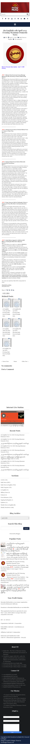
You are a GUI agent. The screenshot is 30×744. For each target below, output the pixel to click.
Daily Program (4, 487)
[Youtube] (12, 18)
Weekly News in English (7, 505)
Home (15, 361)
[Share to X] (6, 293)
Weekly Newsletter (6, 507)
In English (3, 490)
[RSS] (27, 18)
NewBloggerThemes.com (7, 742)
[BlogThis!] (4, 293)
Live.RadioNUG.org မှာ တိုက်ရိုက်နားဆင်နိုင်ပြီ (12, 425)
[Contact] (24, 18)
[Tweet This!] (8, 290)
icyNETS (8, 740)
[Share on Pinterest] (12, 290)
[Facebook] (2, 18)
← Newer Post (5, 361)
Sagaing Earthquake (6, 500)
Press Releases (4, 497)
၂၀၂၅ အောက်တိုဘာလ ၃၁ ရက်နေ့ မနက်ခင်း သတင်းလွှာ (15, 454)
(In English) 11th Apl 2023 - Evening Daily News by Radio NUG (7, 312)
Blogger (18, 533)
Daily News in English (6, 485)
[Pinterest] (18, 18)
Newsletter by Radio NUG (17, 737)
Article (2, 480)
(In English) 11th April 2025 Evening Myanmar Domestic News (15, 32)
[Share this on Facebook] (6, 290)
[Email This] (3, 293)
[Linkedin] (21, 18)
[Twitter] (5, 18)
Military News (4, 492)
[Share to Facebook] (7, 293)
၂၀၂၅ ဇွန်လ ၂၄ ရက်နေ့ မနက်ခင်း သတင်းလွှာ (17, 585)
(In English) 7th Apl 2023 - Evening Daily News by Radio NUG (7, 352)
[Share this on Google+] (10, 290)
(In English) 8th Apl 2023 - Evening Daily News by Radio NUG (17, 312)
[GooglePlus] (8, 18)
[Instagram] (15, 18)
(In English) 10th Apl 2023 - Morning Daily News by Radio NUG (7, 332)
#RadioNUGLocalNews (6, 285)
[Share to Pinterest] (8, 293)
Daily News (3, 482)
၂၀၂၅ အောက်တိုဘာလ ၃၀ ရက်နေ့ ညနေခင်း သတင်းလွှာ (15, 470)
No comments (18, 39)
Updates (3, 502)
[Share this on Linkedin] (13, 290)
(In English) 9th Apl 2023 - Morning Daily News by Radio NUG (17, 332)
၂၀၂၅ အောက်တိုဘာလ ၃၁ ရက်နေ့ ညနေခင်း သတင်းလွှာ (15, 443)
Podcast (3, 495)
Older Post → (25, 361)
